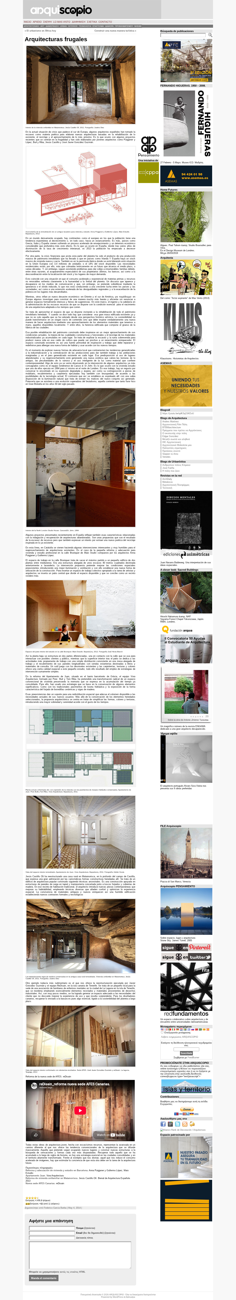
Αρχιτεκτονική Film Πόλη (174, 424)
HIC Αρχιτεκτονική (171, 442)
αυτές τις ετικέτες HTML (72, 1272)
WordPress (118, 1297)
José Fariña (168, 468)
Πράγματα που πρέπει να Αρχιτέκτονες (182, 430)
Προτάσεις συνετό (171, 451)
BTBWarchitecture (171, 427)
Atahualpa (130, 1297)
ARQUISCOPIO (116, 1294)
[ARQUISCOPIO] (118, 9)
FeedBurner (193, 1057)
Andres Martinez (170, 421)
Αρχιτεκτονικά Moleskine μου (177, 445)
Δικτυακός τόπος (84, 1237)
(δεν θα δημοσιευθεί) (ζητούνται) (95, 1233)
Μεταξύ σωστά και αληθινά (176, 439)
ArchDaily (167, 479)
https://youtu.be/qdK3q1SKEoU (178, 413)
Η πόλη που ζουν (171, 471)
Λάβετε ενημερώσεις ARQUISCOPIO (179, 1037)
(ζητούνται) (85, 1228)
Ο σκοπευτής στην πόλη (174, 433)
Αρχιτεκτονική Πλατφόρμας (175, 485)
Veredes (166, 457)
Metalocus (167, 482)
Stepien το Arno (170, 454)
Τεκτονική (167, 488)
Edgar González (170, 436)
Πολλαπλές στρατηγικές (174, 448)
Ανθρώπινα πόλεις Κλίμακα (176, 465)
